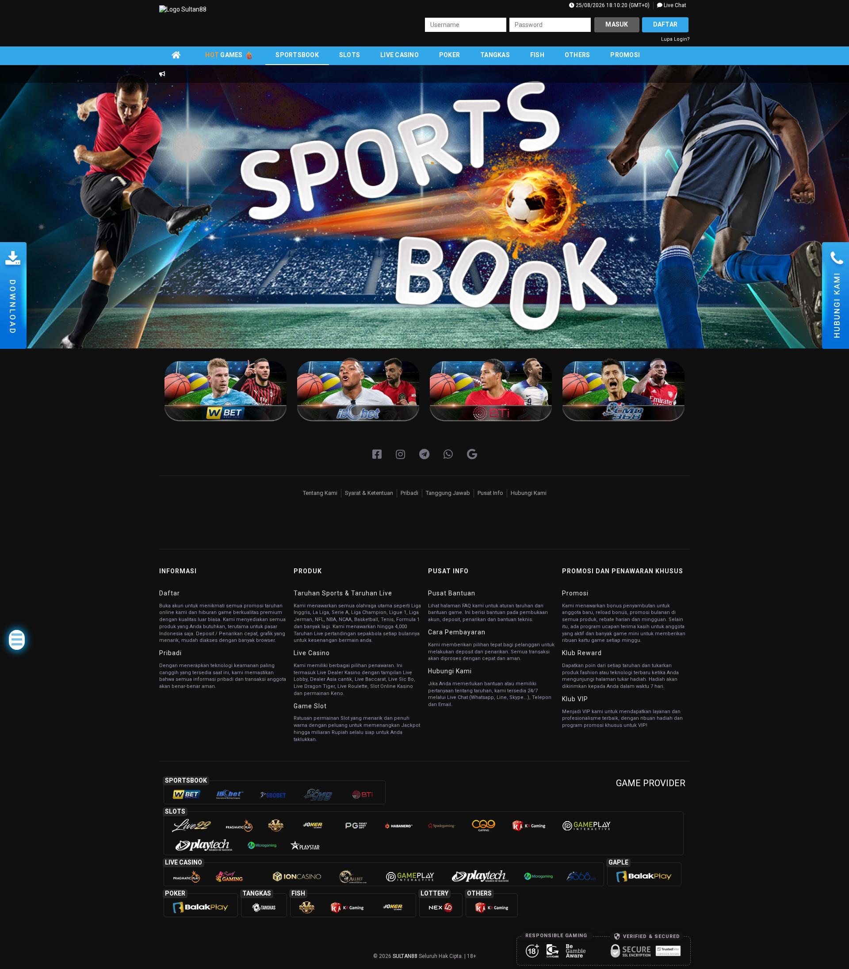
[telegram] (424, 454)
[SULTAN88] (472, 454)
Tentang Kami (320, 493)
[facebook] (377, 454)
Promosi (625, 54)
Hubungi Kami (529, 493)
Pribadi (409, 493)
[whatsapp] (448, 454)
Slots (349, 54)
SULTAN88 (405, 956)
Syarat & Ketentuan (369, 493)
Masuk (616, 24)
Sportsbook (297, 54)
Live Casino (399, 54)
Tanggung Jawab (448, 493)
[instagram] (400, 454)
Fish (537, 54)
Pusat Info (490, 493)
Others (577, 54)
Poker (449, 54)
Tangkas (495, 54)
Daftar (665, 24)
